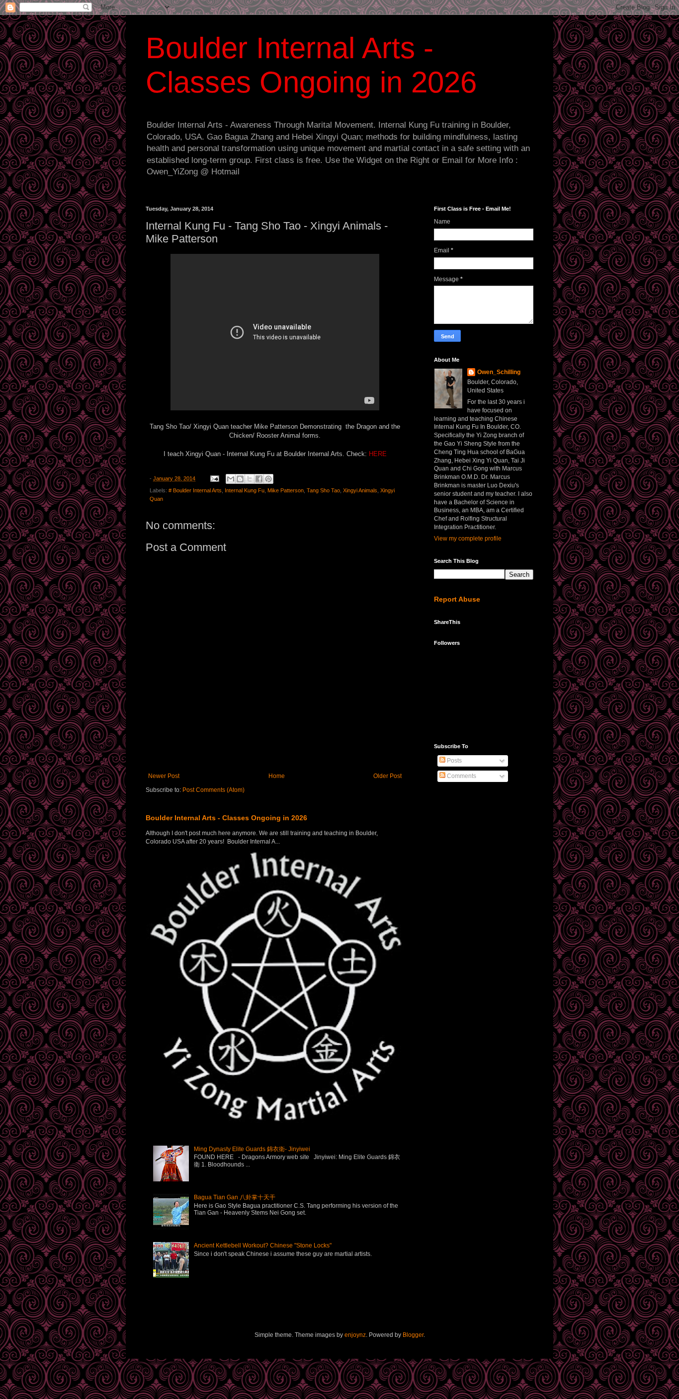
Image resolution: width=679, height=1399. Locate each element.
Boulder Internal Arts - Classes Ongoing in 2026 (226, 818)
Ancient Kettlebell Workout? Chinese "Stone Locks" (263, 1245)
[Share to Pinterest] (268, 479)
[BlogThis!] (240, 479)
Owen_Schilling (498, 372)
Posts (453, 760)
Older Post (387, 776)
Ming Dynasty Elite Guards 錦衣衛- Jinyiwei (252, 1149)
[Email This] (231, 479)
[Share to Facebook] (259, 479)
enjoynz (355, 1334)
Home (276, 776)
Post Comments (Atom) (213, 789)
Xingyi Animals (360, 490)
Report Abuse (457, 599)
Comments (460, 776)
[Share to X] (250, 479)
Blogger (413, 1334)
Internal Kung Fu (244, 490)
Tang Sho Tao (323, 490)
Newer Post (163, 776)
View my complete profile (468, 538)
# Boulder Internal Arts (195, 490)
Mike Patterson (285, 490)
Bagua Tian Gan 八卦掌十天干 (234, 1197)
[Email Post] (214, 478)
